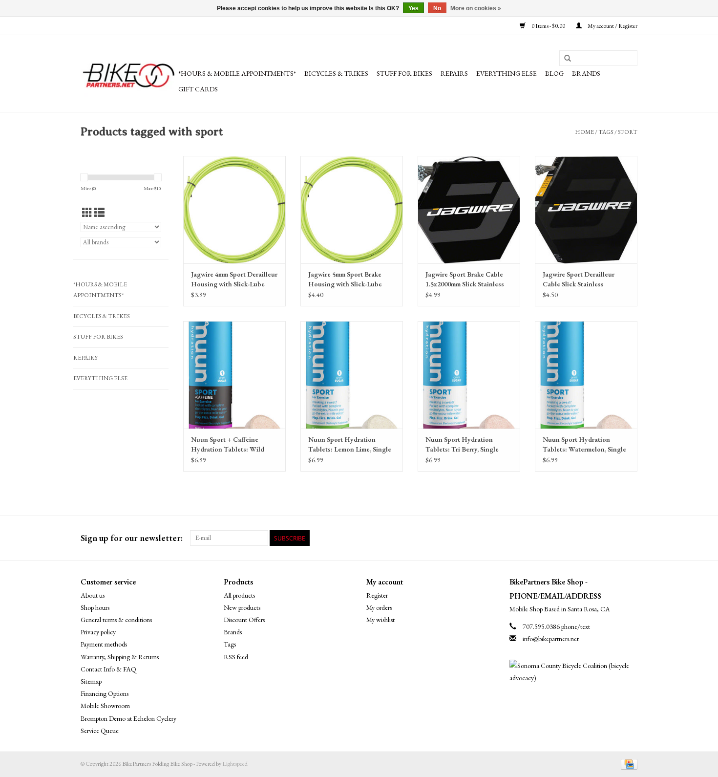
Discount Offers (244, 619)
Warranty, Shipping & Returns (120, 656)
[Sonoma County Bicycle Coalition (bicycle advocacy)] (573, 672)
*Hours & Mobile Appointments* (237, 73)
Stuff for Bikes (404, 73)
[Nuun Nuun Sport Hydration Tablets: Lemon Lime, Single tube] (351, 375)
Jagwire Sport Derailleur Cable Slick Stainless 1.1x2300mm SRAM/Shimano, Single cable (586, 279)
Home (584, 132)
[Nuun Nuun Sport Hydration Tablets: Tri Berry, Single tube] (469, 375)
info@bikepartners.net (551, 638)
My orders (379, 607)
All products (239, 595)
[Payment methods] (627, 763)
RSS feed (236, 656)
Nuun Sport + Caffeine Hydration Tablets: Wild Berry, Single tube (227, 444)
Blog (554, 73)
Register (377, 595)
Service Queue (100, 730)
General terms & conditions (116, 619)
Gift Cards (198, 89)
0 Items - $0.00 (548, 26)
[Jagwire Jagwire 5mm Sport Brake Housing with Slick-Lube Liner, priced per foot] (351, 209)
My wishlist (380, 619)
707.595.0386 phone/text (556, 626)
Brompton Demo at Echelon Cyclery (128, 718)
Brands (586, 73)
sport (627, 132)
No (437, 8)
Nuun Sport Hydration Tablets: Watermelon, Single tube (584, 444)
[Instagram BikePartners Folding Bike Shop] (629, 538)
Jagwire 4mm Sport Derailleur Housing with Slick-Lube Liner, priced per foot (234, 279)
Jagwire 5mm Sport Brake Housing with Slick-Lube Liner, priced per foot (345, 279)
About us (93, 595)
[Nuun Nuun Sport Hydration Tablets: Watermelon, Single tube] (586, 375)
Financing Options (104, 693)
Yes (413, 8)
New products (242, 607)
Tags (605, 132)
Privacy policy (98, 631)
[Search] (567, 58)
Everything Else (506, 73)
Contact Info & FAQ (108, 669)
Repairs (454, 73)
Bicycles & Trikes (336, 73)
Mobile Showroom (105, 705)
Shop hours (95, 607)
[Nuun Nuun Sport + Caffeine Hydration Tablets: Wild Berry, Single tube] (234, 375)
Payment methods (104, 644)
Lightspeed (235, 764)
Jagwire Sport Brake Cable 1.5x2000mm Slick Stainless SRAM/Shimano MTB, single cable (468, 279)
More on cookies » (475, 8)
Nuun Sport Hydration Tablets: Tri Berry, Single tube (462, 444)
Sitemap (91, 681)
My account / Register (612, 26)
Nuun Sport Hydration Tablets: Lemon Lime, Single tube (349, 444)
